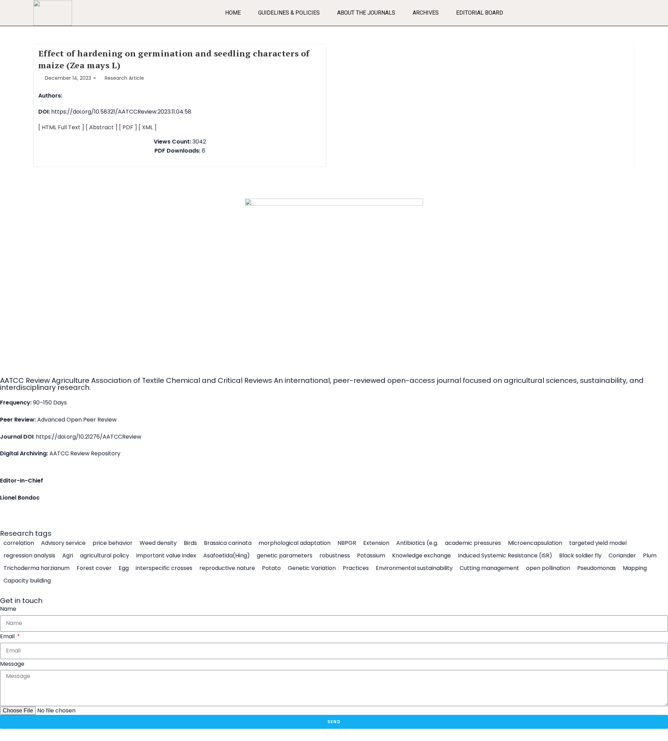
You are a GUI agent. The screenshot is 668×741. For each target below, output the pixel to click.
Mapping (635, 568)
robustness (334, 555)
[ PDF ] (128, 127)
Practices (356, 568)
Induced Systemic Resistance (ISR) (505, 555)
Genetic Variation (312, 568)
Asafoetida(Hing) (226, 555)
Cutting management (489, 568)
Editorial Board (479, 12)
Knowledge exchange (421, 555)
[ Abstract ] (102, 127)
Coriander (622, 555)
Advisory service (63, 543)
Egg (124, 568)
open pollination (548, 568)
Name (8, 609)
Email (8, 636)
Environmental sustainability (414, 568)
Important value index (166, 555)
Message (12, 664)
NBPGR (346, 543)
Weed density (158, 543)
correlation (18, 543)
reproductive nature (227, 568)
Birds (190, 543)
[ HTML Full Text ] (61, 127)
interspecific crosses (164, 568)
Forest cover (94, 568)
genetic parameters (284, 555)
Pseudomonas (596, 568)
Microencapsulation (535, 543)
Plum (650, 555)
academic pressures (473, 543)
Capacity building (27, 581)
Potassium (371, 555)
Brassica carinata (228, 543)
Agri (67, 555)
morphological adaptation (295, 543)
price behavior (113, 543)
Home (233, 12)
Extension (376, 543)
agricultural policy (104, 555)
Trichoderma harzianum (36, 568)
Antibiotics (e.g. (417, 543)
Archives (426, 12)
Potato (271, 568)
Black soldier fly (580, 555)
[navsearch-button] (626, 11)
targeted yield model (598, 543)
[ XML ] (147, 127)
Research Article (124, 78)
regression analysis (29, 555)
